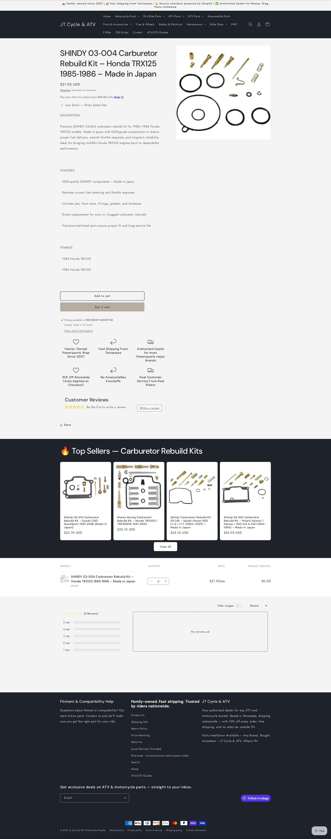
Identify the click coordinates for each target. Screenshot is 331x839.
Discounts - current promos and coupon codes (160, 755)
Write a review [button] (149, 408)
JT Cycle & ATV (77, 830)
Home (134, 769)
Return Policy (139, 728)
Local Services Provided (146, 749)
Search (135, 762)
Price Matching (140, 735)
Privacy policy (135, 830)
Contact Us (138, 715)
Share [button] (67, 425)
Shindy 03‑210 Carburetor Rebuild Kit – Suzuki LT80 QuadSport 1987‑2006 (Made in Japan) (85, 522)
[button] (127, 16)
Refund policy (117, 830)
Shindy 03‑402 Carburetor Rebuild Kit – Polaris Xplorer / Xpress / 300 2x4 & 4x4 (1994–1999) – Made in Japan (245, 522)
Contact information (196, 830)
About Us (137, 742)
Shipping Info (139, 722)
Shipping (65, 90)
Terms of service (154, 830)
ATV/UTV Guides (141, 776)
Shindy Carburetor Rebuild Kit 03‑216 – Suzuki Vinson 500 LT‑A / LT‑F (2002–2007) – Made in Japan (190, 522)
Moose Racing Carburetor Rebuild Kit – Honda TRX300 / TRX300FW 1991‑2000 (137, 521)
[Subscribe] (124, 797)
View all (165, 547)
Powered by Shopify (95, 830)
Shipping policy (174, 830)
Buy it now (102, 307)
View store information (78, 331)
